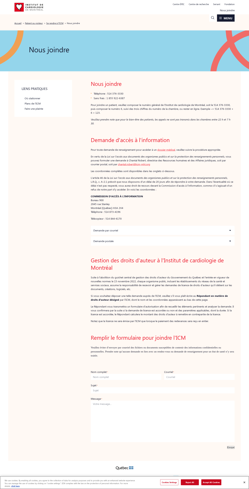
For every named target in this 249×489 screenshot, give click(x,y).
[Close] (244, 482)
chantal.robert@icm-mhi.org (134, 164)
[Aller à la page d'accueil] (28, 7)
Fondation (230, 4)
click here (15, 486)
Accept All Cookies (211, 482)
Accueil (17, 23)
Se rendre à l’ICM (54, 23)
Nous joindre (227, 10)
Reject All (190, 482)
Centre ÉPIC (178, 4)
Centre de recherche (199, 4)
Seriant (216, 4)
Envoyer (230, 447)
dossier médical (166, 149)
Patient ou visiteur (34, 23)
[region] (124, 482)
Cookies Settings (169, 482)
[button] (212, 18)
